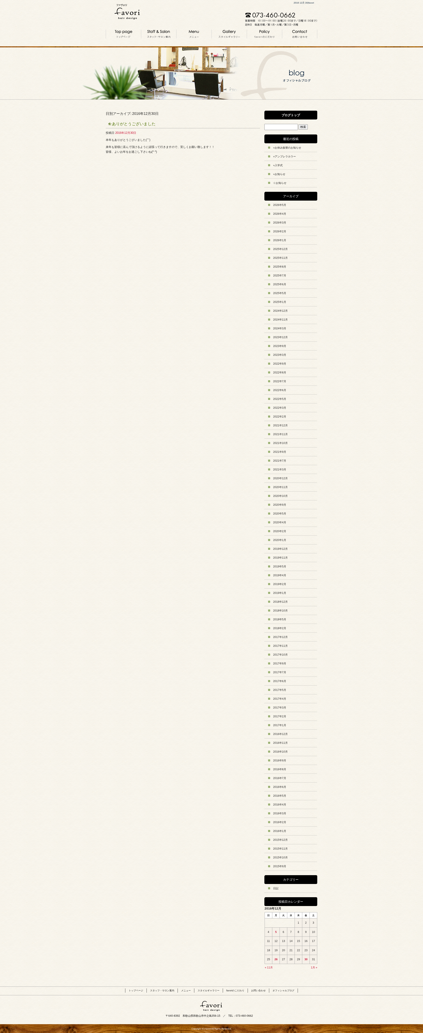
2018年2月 (279, 628)
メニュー (194, 34)
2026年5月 (279, 205)
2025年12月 (280, 249)
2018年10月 (280, 610)
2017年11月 (280, 645)
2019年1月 (279, 593)
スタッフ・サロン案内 (158, 34)
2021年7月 (279, 460)
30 (306, 959)
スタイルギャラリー (229, 34)
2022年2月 (279, 416)
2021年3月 (279, 469)
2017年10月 (280, 654)
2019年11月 (280, 557)
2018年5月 (279, 619)
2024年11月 (280, 319)
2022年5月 (279, 399)
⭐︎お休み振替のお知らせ (287, 147)
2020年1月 (279, 540)
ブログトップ (291, 115)
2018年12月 (280, 601)
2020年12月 (280, 478)
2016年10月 (280, 751)
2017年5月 (279, 690)
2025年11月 (280, 257)
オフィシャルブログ (283, 990)
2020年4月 (279, 522)
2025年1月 (279, 302)
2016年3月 (279, 813)
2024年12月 (280, 310)
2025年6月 (279, 284)
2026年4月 (279, 213)
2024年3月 (279, 328)
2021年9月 (279, 451)
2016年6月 (279, 787)
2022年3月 (279, 407)
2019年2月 (279, 584)
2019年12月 (280, 548)
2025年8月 (279, 266)
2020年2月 (279, 531)
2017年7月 (279, 672)
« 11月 (269, 967)
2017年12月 (280, 637)
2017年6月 (279, 681)
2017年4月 (279, 698)
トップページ (123, 34)
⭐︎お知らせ (279, 174)
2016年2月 (279, 822)
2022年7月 (279, 381)
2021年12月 (280, 425)
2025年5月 (279, 293)
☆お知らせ (279, 183)
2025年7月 (279, 275)
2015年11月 (280, 848)
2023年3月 (279, 354)
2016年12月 (280, 734)
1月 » (314, 967)
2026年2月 (279, 231)
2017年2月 (279, 716)
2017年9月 (279, 663)
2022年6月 (279, 390)
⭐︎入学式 (278, 165)
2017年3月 (279, 707)
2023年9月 (279, 346)
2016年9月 (279, 760)
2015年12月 (280, 839)
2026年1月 (279, 240)
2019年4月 (279, 575)
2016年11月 (280, 742)
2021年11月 (280, 434)
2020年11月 (280, 487)
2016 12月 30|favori (304, 3)
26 (276, 959)
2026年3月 (279, 222)
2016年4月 (279, 804)
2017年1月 (279, 725)
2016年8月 (279, 769)
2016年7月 (279, 778)
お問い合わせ (299, 34)
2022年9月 (279, 363)
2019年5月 (279, 566)
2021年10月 (280, 443)
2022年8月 (279, 372)
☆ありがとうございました (132, 124)
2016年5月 (279, 795)
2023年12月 (280, 337)
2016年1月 (279, 831)
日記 (275, 888)
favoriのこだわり (264, 34)
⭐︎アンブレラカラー (284, 156)
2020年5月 (279, 513)
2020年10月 (280, 496)
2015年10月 (280, 857)
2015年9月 (279, 866)
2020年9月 (279, 504)
